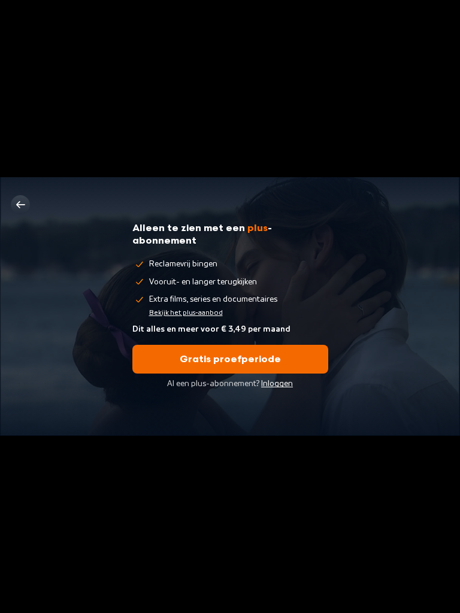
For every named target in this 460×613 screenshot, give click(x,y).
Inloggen (277, 384)
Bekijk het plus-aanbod (186, 312)
